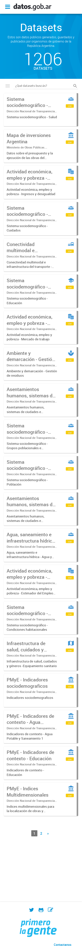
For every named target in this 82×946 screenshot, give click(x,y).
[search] (75, 86)
